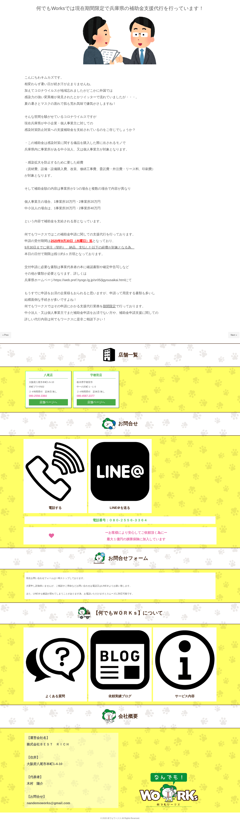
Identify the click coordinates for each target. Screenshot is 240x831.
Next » (234, 335)
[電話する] (55, 501)
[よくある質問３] (55, 689)
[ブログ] (120, 689)
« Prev (5, 335)
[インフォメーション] (185, 689)
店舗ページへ (48, 402)
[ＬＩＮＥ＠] (120, 501)
